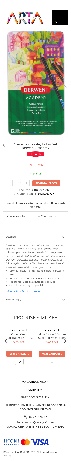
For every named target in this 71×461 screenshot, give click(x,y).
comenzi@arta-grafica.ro (37, 422)
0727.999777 (37, 417)
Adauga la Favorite (20, 216)
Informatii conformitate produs (23, 291)
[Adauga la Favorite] (19, 362)
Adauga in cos (46, 183)
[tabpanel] (35, 84)
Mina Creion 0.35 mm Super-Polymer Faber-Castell (52, 335)
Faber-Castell (19, 330)
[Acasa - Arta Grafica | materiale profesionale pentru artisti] (25, 17)
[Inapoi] (3, 145)
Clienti (34, 389)
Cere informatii (49, 216)
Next (65, 88)
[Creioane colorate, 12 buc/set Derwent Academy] (35, 84)
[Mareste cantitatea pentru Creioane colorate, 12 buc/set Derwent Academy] (27, 183)
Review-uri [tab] (13, 299)
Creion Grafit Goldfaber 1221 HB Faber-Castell (19, 335)
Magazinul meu (34, 382)
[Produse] (57, 15)
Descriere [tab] (11, 236)
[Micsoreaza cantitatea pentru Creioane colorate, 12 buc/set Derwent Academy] (15, 183)
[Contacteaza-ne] (56, 21)
